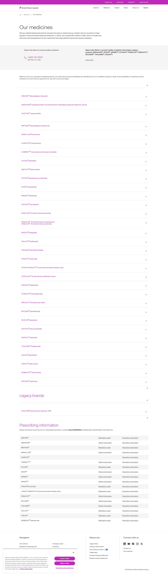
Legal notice (94, 544)
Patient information (105, 443)
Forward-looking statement (99, 555)
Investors (120, 2)
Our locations (128, 551)
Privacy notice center (97, 547)
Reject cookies (64, 563)
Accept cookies (64, 558)
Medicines (27, 14)
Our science (23, 544)
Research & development (28, 547)
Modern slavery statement (99, 558)
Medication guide (105, 438)
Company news (57, 544)
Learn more (89, 60)
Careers (130, 2)
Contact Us (108, 2)
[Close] (73, 552)
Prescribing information (130, 438)
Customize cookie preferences (65, 568)
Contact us (127, 548)
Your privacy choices (97, 549)
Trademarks (93, 552)
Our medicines (37, 14)
